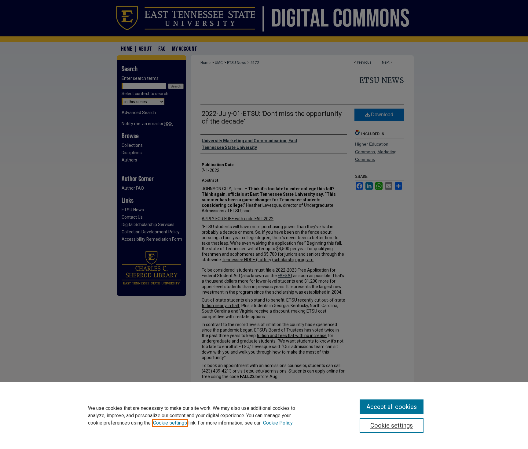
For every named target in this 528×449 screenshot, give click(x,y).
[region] (264, 415)
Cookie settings (170, 423)
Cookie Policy (278, 423)
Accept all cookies (391, 406)
